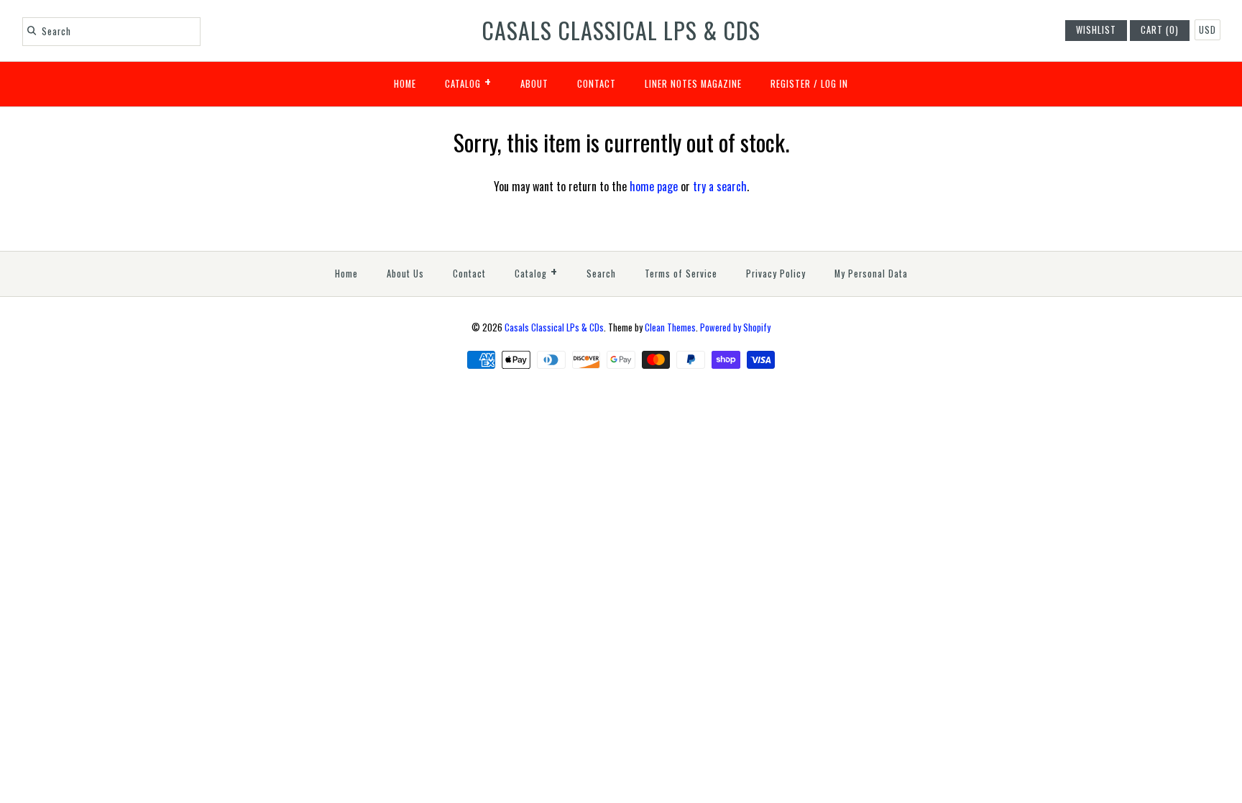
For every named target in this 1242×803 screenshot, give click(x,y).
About (534, 84)
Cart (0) (1160, 30)
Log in (834, 84)
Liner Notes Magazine (693, 84)
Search (601, 273)
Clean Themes (670, 327)
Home (405, 84)
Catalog (468, 81)
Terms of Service (681, 273)
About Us (405, 273)
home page (654, 186)
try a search (720, 186)
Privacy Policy (776, 273)
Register (790, 84)
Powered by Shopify (735, 327)
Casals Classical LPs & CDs (554, 327)
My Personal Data (871, 273)
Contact (596, 84)
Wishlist (1096, 30)
